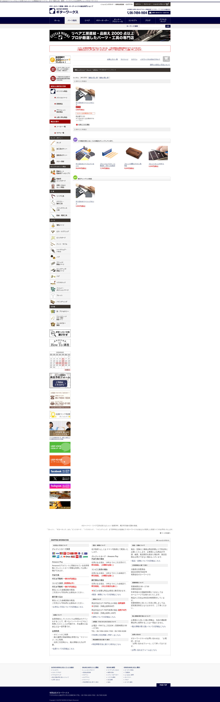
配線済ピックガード (61, 180)
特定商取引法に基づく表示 (90, 682)
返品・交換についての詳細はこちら (146, 561)
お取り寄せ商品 (62, 117)
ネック (59, 143)
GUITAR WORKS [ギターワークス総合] (62, 667)
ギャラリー (128, 677)
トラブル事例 (111, 677)
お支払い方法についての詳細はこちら (68, 607)
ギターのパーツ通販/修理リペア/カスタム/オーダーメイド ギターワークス (67, 9)
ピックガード (61, 238)
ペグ (58, 276)
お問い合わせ (56, 679)
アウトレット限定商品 (61, 111)
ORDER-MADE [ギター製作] (132, 667)
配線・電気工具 (62, 215)
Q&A (109, 682)
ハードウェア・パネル (62, 251)
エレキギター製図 (61, 324)
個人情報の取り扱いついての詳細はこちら (149, 626)
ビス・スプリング (63, 231)
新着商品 (60, 104)
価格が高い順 (104, 78)
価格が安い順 (93, 78)
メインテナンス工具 (62, 209)
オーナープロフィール (117, 20)
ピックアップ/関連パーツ (61, 270)
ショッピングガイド (89, 670)
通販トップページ (80, 69)
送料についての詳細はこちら (104, 617)
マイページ (124, 59)
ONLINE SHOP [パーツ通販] (90, 667)
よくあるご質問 (129, 675)
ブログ (148, 20)
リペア (87, 20)
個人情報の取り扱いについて (60, 677)
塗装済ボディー (62, 155)
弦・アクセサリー (63, 311)
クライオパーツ (62, 98)
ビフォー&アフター (113, 675)
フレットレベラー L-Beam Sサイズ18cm (107, 165)
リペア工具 (60, 196)
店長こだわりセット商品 (61, 186)
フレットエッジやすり (156, 164)
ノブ (58, 257)
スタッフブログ (56, 672)
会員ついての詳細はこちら (63, 649)
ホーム (57, 20)
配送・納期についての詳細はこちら (106, 594)
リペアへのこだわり (113, 670)
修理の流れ (111, 672)
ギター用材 (60, 161)
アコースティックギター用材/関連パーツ (62, 318)
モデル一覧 (60, 133)
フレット (60, 295)
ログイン (134, 59)
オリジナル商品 (62, 91)
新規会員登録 (87, 672)
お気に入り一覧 (112, 59)
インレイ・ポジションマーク (63, 289)
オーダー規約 (128, 682)
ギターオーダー (102, 20)
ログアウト (86, 677)
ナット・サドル (62, 244)
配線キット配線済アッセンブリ (63, 172)
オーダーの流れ (129, 670)
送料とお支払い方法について (160, 65)
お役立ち (95, 69)
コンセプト (132, 20)
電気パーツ (60, 225)
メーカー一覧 (61, 126)
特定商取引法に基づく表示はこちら (106, 644)
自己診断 (110, 679)
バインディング (62, 302)
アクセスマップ (163, 20)
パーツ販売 (72, 20)
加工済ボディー (62, 149)
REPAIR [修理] (111, 667)
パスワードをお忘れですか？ (150, 59)
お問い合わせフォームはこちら (144, 650)
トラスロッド (61, 282)
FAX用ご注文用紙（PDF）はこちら (106, 635)
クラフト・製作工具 (60, 202)
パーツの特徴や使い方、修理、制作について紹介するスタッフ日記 (60, 438)
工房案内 (127, 672)
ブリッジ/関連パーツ (60, 263)
